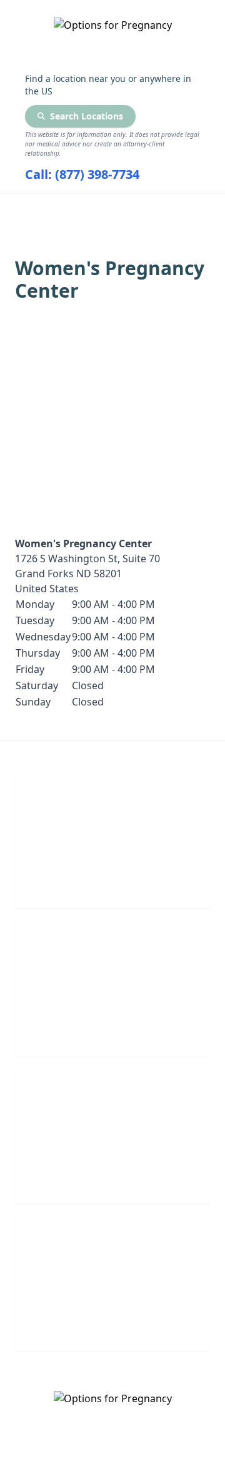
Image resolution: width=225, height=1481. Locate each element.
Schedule (113, 1028)
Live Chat (113, 881)
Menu (103, 210)
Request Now (113, 1176)
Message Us (112, 1324)
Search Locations (86, 116)
